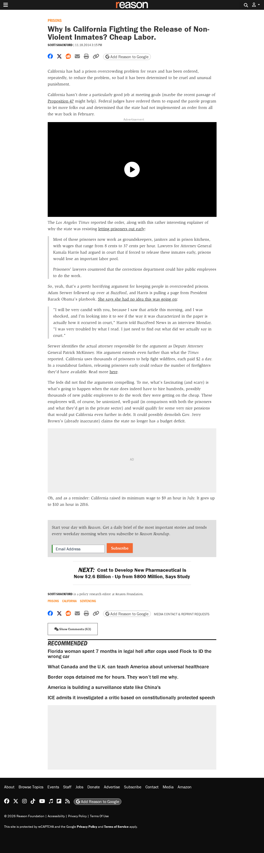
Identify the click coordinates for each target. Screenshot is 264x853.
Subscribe (119, 548)
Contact (152, 786)
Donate (93, 786)
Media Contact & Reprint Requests (181, 614)
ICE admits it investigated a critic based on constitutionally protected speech (131, 697)
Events (53, 786)
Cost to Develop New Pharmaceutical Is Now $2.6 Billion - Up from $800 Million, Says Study (132, 573)
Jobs (79, 786)
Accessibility (56, 816)
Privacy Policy (77, 816)
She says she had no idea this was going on (137, 299)
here (113, 371)
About (9, 786)
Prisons (55, 20)
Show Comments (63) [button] (75, 629)
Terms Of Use (99, 816)
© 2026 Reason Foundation (24, 816)
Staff (67, 786)
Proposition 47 (61, 101)
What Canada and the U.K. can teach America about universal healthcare (128, 666)
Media (168, 786)
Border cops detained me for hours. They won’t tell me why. (113, 676)
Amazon (185, 786)
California (69, 601)
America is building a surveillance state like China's (104, 687)
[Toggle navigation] (5, 5)
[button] (256, 5)
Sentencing (88, 601)
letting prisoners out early (121, 228)
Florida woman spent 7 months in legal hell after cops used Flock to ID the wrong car (129, 653)
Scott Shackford (60, 45)
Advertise (112, 786)
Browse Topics (31, 786)
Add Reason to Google (128, 56)
